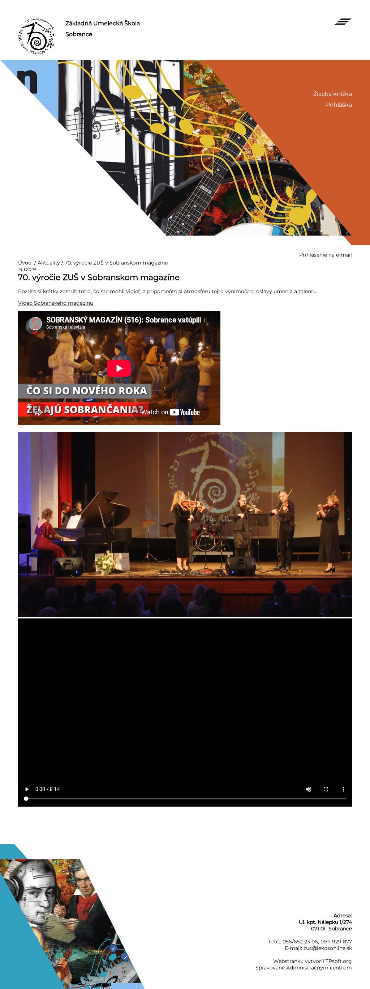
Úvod (24, 262)
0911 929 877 (336, 941)
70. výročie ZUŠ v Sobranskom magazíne (116, 262)
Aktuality (49, 262)
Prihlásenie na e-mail (325, 255)
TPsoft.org (339, 961)
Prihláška (339, 104)
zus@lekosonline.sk (328, 948)
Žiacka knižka (332, 93)
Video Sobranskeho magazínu (55, 303)
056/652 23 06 (300, 941)
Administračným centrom (319, 967)
